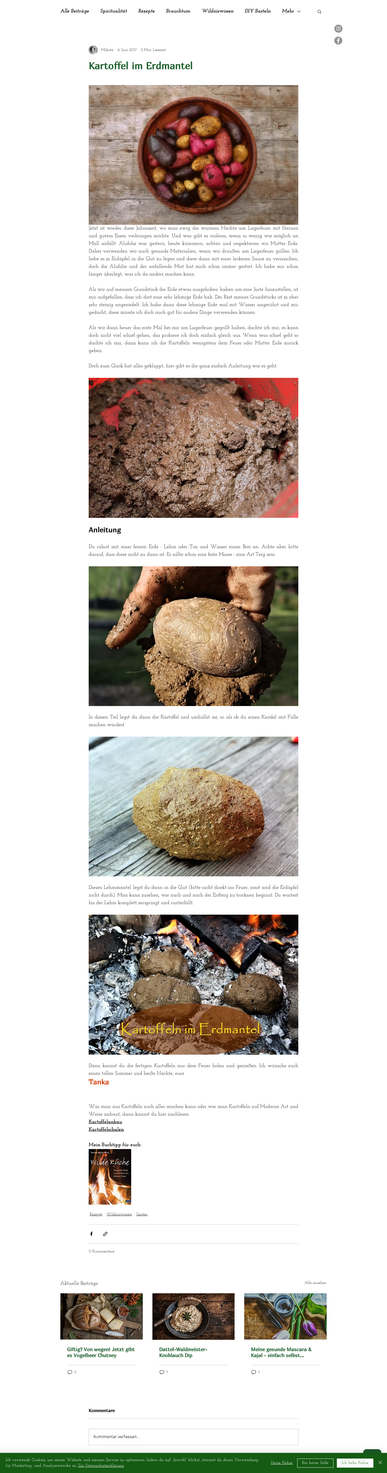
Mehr (288, 11)
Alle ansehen (316, 1283)
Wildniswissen (217, 11)
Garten (142, 1214)
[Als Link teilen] (105, 1234)
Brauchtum (178, 11)
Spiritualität (113, 11)
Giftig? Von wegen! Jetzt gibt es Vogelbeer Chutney (101, 1352)
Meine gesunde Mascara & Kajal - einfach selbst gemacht (281, 1352)
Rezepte (146, 11)
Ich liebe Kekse (355, 1463)
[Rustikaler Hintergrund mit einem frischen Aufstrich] (193, 1316)
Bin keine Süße (315, 1463)
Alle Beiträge (74, 11)
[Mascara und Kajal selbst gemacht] (285, 1316)
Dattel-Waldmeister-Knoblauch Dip (183, 1352)
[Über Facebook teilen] (91, 1234)
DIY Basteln (258, 11)
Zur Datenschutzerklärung (101, 1466)
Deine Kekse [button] (282, 1463)
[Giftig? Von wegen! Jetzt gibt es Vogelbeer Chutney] (101, 1316)
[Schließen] (380, 1462)
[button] (319, 11)
